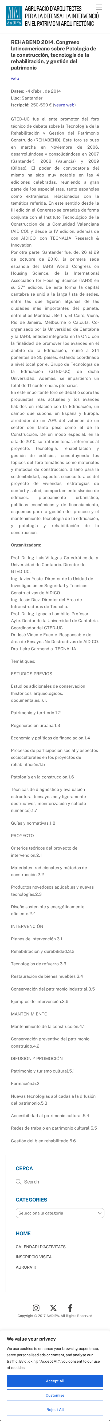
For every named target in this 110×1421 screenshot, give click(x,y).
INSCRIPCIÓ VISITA (34, 1257)
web (15, 78)
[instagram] (37, 1307)
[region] (55, 1375)
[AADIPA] (54, 23)
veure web (64, 104)
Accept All (55, 1381)
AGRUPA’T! (26, 1267)
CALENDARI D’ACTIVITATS (41, 1247)
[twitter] (54, 1307)
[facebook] (71, 1307)
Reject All (55, 1409)
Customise (55, 1395)
